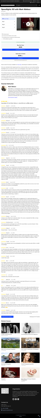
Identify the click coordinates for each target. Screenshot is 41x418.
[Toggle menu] (39, 5)
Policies (20, 416)
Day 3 (3, 27)
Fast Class (19, 64)
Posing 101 (3, 379)
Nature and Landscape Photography (8, 349)
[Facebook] (16, 399)
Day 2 (3, 24)
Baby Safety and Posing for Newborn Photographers (28, 379)
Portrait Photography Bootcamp (27, 364)
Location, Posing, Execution (6, 334)
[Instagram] (18, 399)
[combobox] (26, 5)
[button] (38, 415)
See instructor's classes (12, 97)
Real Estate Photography (6, 364)
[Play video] (28, 24)
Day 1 (3, 21)
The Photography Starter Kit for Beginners (29, 334)
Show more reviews (7, 316)
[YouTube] (13, 399)
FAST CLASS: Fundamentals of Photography (30, 349)
